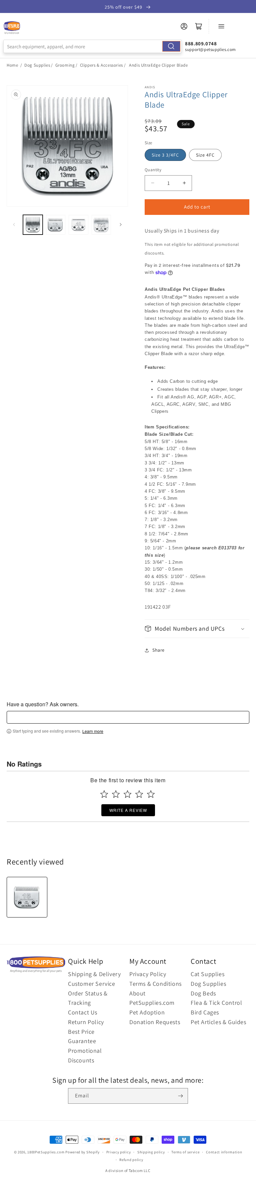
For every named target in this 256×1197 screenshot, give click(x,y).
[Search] (171, 46)
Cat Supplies (207, 974)
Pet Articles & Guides (218, 1022)
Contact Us (82, 1012)
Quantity (153, 170)
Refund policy (131, 1159)
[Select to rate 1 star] (104, 794)
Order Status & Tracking (87, 998)
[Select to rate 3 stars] (127, 794)
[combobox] (92, 46)
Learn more (92, 731)
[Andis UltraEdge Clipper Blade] (27, 897)
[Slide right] (120, 224)
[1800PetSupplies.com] (11, 28)
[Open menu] (221, 26)
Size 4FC (205, 155)
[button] (197, 628)
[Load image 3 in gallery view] (78, 225)
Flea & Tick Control (216, 1002)
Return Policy (86, 1022)
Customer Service (91, 983)
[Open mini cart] (198, 26)
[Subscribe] (180, 1096)
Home (12, 65)
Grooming (65, 65)
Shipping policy (151, 1152)
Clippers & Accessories (101, 65)
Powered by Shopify (82, 1152)
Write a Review (128, 810)
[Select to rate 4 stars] (139, 794)
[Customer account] (184, 26)
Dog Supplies (37, 65)
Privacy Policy (147, 974)
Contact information (224, 1152)
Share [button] (158, 650)
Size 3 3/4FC (165, 155)
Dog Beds (203, 993)
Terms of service (185, 1152)
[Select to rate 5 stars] (151, 794)
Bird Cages (205, 1012)
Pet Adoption (147, 1012)
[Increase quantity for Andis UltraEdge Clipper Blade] (184, 183)
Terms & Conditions (155, 983)
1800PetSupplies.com (45, 1152)
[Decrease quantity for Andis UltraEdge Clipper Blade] (152, 183)
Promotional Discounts (85, 1055)
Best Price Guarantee (82, 1036)
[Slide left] (14, 224)
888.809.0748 (201, 43)
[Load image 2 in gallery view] (56, 225)
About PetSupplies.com (152, 998)
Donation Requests (154, 1022)
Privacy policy (118, 1152)
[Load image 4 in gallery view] (101, 225)
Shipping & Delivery (94, 974)
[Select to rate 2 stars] (116, 794)
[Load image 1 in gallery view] (33, 225)
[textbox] (128, 717)
